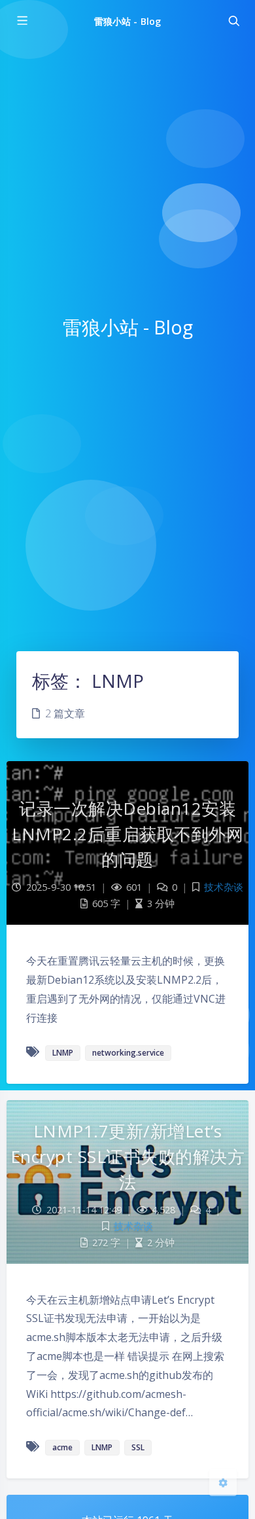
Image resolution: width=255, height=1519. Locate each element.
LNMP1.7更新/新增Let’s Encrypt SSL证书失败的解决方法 (127, 1156)
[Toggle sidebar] (22, 20)
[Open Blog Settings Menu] (223, 1482)
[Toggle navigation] (233, 20)
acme (62, 1447)
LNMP (62, 1052)
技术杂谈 (223, 887)
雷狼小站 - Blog (127, 21)
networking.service (128, 1052)
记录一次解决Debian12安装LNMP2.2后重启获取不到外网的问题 (127, 833)
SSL (137, 1447)
